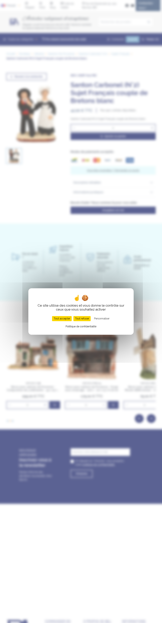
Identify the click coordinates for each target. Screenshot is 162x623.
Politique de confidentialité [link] (80, 326)
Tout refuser (82, 318)
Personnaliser (101, 318)
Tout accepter (62, 318)
